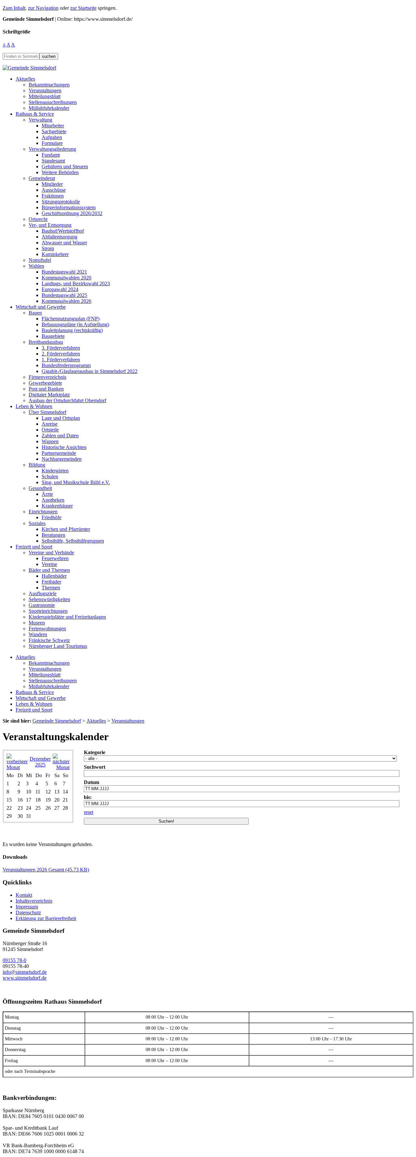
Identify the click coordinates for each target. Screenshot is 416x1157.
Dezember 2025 (40, 761)
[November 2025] (17, 767)
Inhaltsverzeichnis (34, 901)
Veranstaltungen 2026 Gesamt (46, 869)
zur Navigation (43, 8)
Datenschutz (28, 912)
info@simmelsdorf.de (25, 972)
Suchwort (94, 767)
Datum (91, 782)
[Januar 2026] (61, 767)
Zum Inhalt (14, 8)
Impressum (27, 906)
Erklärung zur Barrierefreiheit (46, 918)
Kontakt (24, 895)
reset (88, 812)
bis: (88, 797)
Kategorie (94, 752)
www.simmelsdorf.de (24, 978)
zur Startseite (83, 8)
